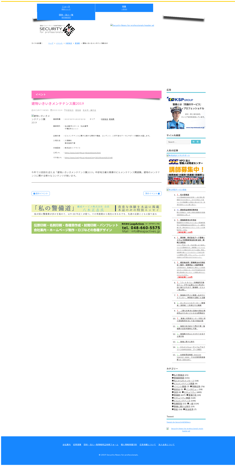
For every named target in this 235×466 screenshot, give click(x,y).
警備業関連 (179, 378)
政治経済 (189, 409)
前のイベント (42, 193)
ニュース (66, 7)
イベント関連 (180, 386)
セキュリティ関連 (182, 398)
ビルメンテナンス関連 (184, 383)
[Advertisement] (118, 67)
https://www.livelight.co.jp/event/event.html (83, 153)
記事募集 (77, 444)
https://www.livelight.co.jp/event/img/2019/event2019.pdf (89, 158)
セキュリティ (190, 392)
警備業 (177, 395)
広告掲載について (148, 444)
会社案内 (67, 444)
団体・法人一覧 (66, 16)
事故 (176, 409)
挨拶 (176, 392)
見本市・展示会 (89, 110)
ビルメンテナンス (182, 401)
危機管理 (178, 403)
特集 (124, 7)
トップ (50, 43)
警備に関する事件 (185, 342)
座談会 (177, 389)
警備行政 (192, 395)
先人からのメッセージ (184, 381)
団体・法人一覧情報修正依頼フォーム (101, 444)
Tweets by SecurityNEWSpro (179, 422)
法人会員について (166, 444)
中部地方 (69, 43)
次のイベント (151, 193)
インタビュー (192, 389)
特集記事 (196, 386)
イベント (59, 43)
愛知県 (77, 43)
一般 (191, 403)
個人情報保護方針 (129, 444)
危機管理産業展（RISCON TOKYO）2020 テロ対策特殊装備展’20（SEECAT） (191, 357)
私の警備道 (179, 375)
